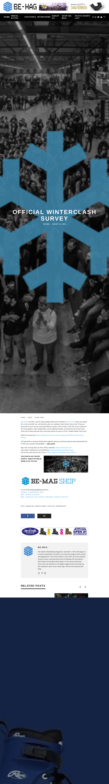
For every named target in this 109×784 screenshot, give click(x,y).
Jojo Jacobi (24, 422)
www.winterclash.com (64, 448)
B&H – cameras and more (30, 494)
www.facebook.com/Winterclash (61, 450)
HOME (7, 17)
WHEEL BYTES (15, 17)
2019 (23, 506)
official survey (41, 506)
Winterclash (70, 422)
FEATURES (30, 17)
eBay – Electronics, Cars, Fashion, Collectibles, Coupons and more (44, 497)
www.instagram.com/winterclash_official (61, 452)
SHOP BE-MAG (67, 17)
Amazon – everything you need (32, 492)
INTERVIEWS (44, 17)
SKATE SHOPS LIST (82, 17)
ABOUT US (55, 17)
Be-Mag (46, 224)
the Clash (51, 506)
